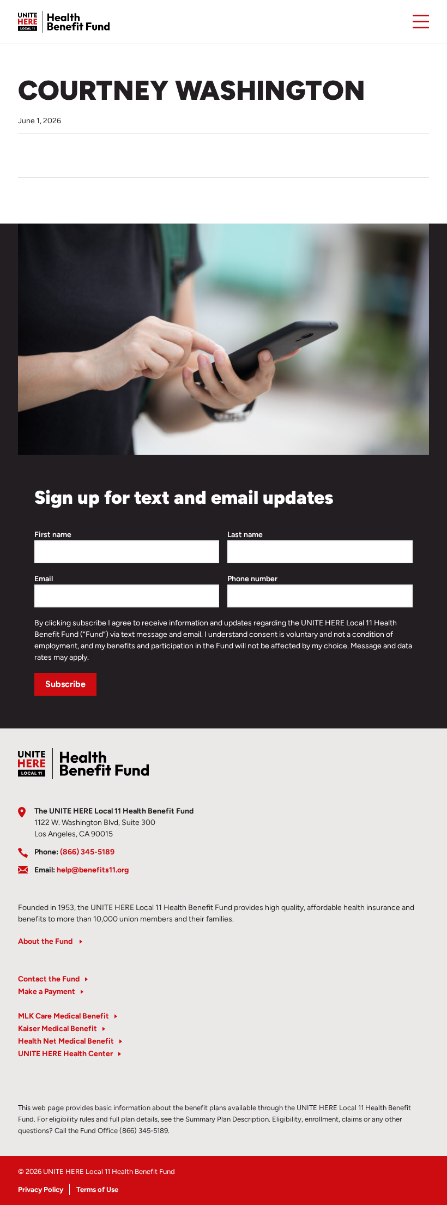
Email (43, 578)
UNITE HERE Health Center (65, 1053)
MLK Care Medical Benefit (63, 1016)
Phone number (252, 578)
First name (52, 534)
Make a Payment (46, 991)
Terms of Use (97, 1189)
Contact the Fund (49, 979)
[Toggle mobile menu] (421, 21)
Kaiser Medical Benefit (57, 1028)
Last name (245, 534)
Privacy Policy (40, 1189)
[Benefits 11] (64, 22)
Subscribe (65, 684)
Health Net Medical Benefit (66, 1041)
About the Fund (46, 941)
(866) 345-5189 (87, 852)
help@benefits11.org (93, 870)
